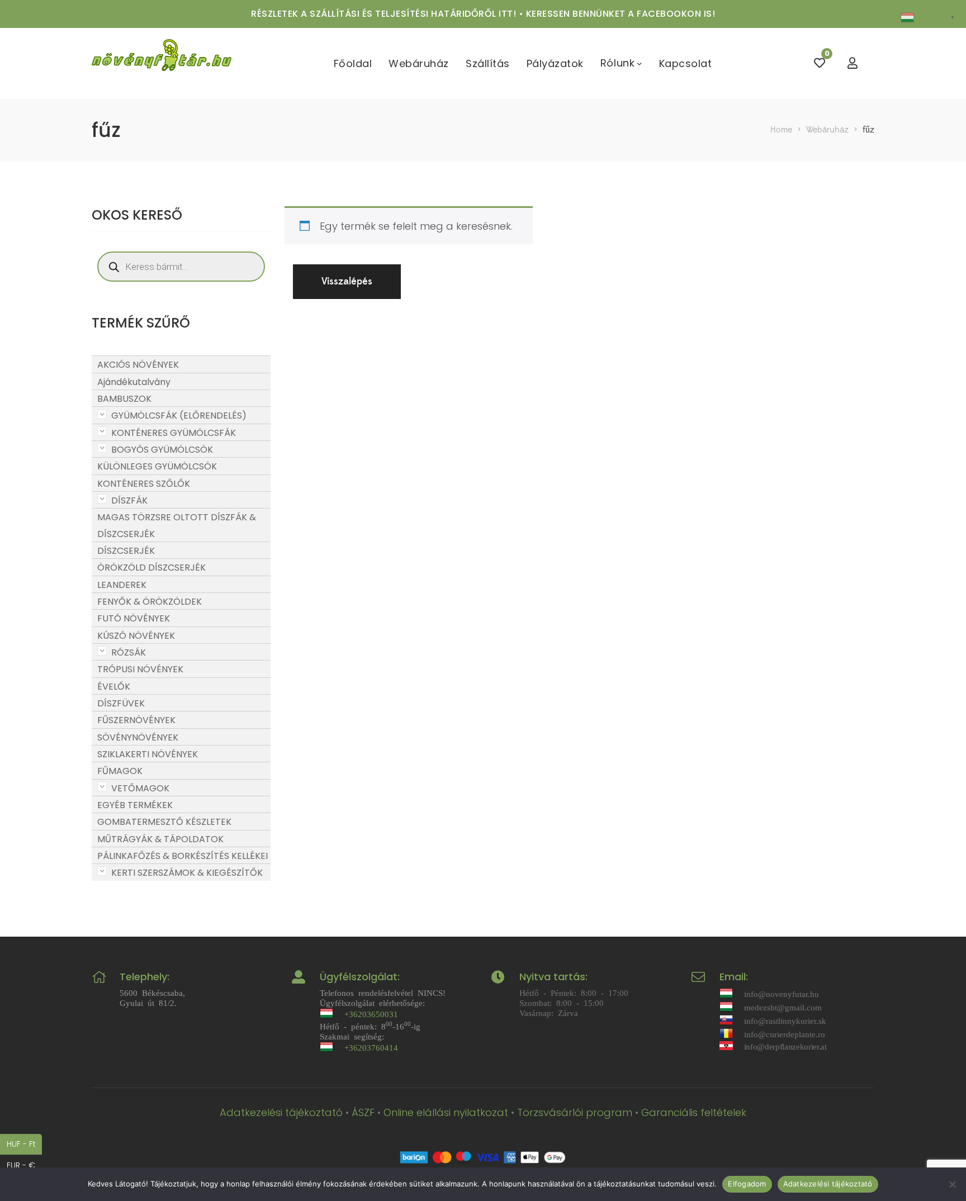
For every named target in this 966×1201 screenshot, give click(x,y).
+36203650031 (371, 1013)
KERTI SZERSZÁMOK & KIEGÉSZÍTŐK (187, 872)
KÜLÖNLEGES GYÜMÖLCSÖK (157, 466)
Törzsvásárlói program (574, 1112)
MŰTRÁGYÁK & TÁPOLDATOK (160, 839)
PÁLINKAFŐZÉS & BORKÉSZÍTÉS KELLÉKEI (182, 855)
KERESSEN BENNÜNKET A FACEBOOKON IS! (621, 13)
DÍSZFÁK (129, 500)
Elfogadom (747, 1183)
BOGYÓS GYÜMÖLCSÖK (162, 449)
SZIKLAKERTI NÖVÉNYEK (147, 754)
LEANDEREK (121, 584)
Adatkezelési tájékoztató (281, 1112)
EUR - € (24, 1165)
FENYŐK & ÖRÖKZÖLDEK (149, 601)
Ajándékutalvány (134, 382)
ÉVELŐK (113, 686)
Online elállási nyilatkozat (445, 1112)
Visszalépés (346, 281)
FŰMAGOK (120, 771)
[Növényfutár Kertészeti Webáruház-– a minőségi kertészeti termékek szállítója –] (161, 63)
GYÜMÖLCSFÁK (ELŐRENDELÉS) (179, 415)
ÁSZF (363, 1112)
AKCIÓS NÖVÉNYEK (138, 364)
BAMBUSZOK (124, 398)
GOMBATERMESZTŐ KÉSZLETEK (164, 821)
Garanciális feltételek (693, 1112)
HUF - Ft (24, 1144)
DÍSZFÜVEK (121, 703)
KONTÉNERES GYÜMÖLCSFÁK (173, 432)
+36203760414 (371, 1047)
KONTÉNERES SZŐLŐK (143, 483)
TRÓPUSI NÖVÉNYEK (140, 669)
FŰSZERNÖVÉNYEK (136, 720)
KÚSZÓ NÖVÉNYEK (136, 635)
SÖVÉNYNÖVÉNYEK (137, 737)
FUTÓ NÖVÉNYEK (133, 618)
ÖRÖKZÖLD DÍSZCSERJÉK (151, 567)
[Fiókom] (852, 63)
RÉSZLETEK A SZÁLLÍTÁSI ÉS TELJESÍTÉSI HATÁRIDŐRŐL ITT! (383, 13)
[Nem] (952, 1184)
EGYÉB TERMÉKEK (135, 805)
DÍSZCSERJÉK (126, 550)
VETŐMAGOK (140, 788)
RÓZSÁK (128, 652)
